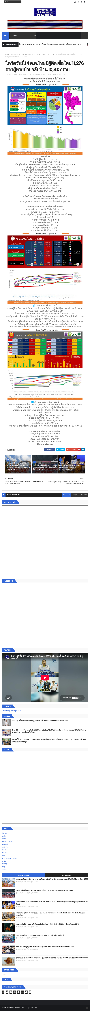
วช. (17, 54)
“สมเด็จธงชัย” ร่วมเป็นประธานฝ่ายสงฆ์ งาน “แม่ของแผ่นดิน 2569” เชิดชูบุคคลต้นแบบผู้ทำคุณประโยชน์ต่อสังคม (71, 466)
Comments (66, 875)
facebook (83, 495)
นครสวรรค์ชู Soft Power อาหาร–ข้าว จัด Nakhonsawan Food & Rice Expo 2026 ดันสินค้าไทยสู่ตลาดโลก (50, 914)
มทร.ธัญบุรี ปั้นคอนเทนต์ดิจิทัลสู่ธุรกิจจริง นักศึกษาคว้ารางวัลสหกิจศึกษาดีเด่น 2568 (40, 720)
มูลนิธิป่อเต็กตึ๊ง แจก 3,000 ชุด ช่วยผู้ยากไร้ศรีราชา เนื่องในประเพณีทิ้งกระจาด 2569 (44, 467)
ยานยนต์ (5, 844)
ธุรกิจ (4, 836)
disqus (74, 495)
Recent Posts (23, 875)
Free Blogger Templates (29, 1008)
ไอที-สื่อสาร (6, 847)
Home (7, 54)
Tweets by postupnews (11, 710)
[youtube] (75, 2)
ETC (5, 974)
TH (76, 44)
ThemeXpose (15, 1008)
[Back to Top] (87, 1008)
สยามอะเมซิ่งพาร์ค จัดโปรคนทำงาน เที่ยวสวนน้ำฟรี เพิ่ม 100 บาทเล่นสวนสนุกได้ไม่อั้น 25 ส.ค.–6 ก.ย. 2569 (18, 466)
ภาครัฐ (13, 54)
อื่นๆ (3, 866)
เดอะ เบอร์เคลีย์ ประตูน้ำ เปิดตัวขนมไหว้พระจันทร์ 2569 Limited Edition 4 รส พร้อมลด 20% (47, 924)
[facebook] (78, 2)
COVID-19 (38, 54)
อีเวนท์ (4, 839)
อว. (33, 54)
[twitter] (81, 2)
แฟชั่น (4, 861)
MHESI (45, 54)
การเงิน (4, 852)
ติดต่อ (4, 869)
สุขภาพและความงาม (9, 858)
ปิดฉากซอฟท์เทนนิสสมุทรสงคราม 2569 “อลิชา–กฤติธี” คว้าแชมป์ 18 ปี (40, 935)
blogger (66, 495)
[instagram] (84, 2)
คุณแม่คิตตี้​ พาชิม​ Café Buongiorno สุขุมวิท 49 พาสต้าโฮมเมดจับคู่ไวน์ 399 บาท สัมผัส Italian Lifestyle (52, 958)
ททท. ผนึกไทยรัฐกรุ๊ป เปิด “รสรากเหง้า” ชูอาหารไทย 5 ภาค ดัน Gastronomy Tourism (45, 946)
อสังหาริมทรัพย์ (7, 841)
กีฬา (3, 855)
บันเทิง (4, 850)
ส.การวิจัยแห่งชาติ (25, 54)
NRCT (49, 54)
